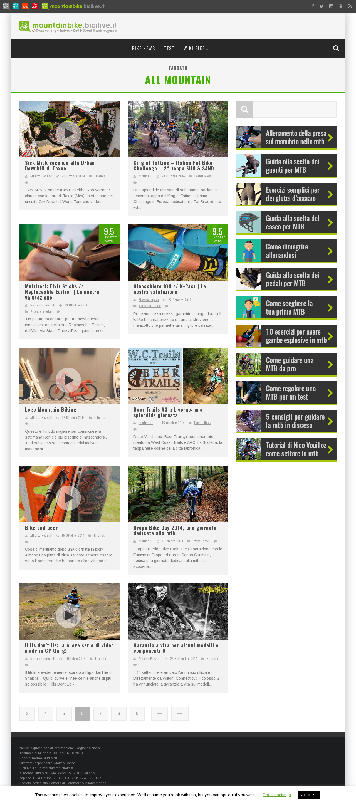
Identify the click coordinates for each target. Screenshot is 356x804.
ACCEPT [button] (308, 795)
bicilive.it (146, 176)
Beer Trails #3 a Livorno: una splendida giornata (168, 412)
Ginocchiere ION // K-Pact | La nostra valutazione (170, 289)
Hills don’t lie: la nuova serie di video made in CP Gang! (69, 648)
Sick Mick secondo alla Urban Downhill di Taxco (60, 165)
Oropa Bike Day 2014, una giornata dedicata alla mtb (175, 530)
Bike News (143, 48)
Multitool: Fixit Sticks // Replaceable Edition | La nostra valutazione (62, 292)
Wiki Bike (194, 48)
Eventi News (203, 176)
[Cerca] (337, 48)
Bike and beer (41, 527)
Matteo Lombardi (42, 305)
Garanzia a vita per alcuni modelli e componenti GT (176, 648)
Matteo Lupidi (149, 300)
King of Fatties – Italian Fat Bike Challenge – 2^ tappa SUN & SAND (174, 165)
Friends (100, 176)
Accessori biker (42, 311)
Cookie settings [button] (277, 794)
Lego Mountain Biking (50, 409)
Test (169, 48)
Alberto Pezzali (41, 176)
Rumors (212, 658)
